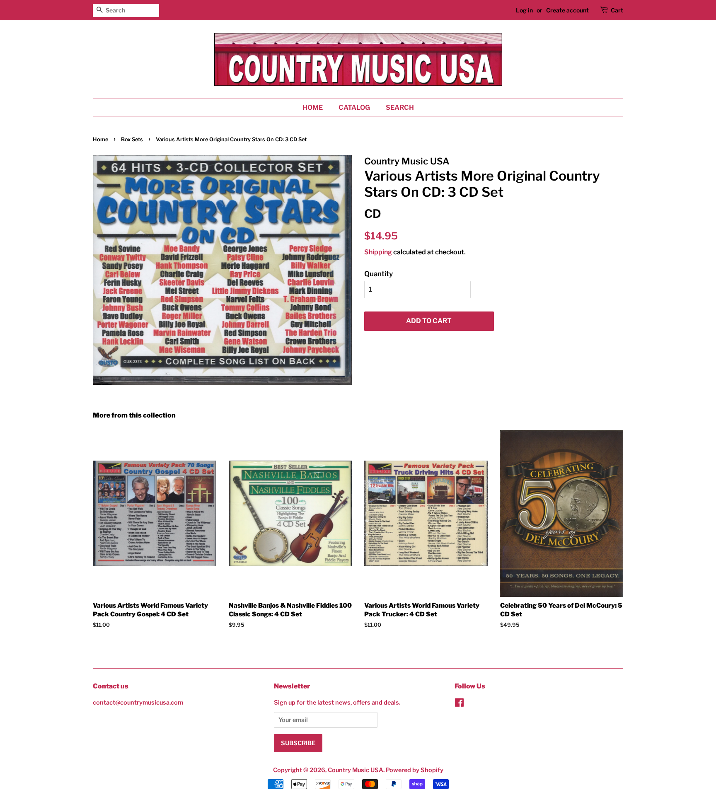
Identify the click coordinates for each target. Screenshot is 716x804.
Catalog (354, 107)
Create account (567, 10)
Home (312, 107)
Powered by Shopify (414, 770)
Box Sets (132, 139)
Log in (524, 10)
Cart (617, 10)
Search (400, 107)
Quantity (378, 274)
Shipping (378, 252)
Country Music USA (355, 770)
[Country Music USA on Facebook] (459, 704)
